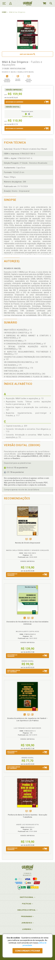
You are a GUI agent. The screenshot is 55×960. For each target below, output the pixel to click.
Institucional (26, 897)
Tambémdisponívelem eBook (24, 618)
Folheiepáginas (30, 539)
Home (4, 12)
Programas (26, 916)
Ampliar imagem (26, 54)
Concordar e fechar (27, 950)
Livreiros (26, 929)
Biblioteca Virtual (27, 910)
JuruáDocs (26, 923)
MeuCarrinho (44, 3)
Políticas (26, 904)
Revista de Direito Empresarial (27, 543)
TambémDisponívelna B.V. (26, 539)
